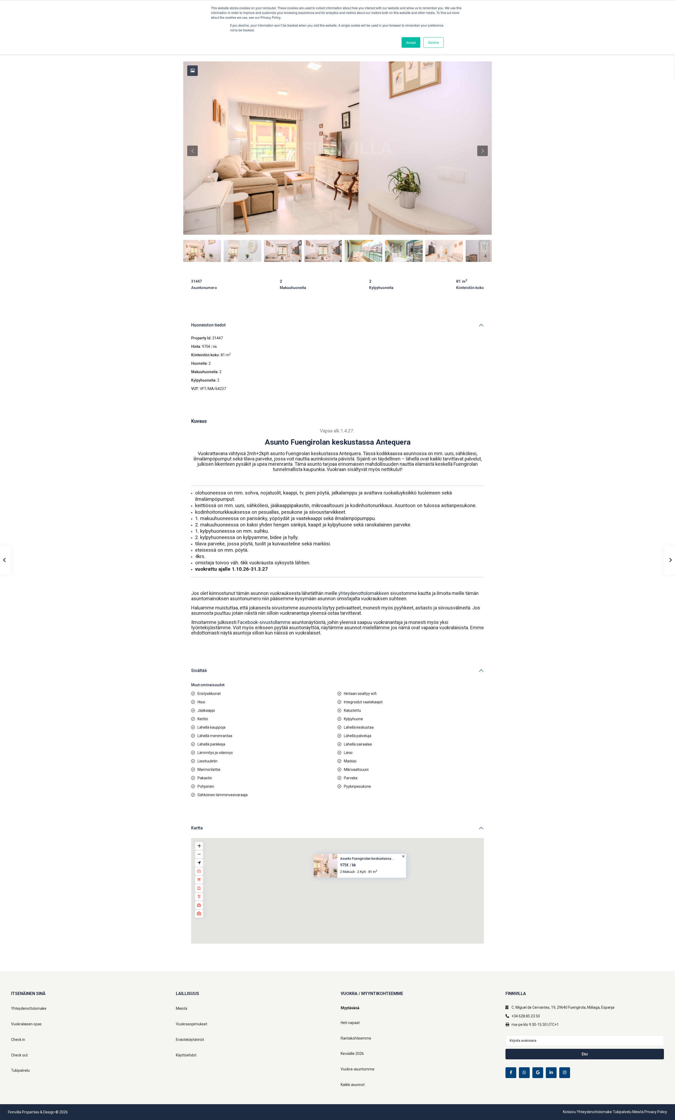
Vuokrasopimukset (191, 1024)
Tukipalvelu (20, 1070)
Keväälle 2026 (352, 1053)
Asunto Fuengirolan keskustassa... (367, 859)
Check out (19, 1055)
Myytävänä (350, 1008)
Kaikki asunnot (353, 1085)
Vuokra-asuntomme (357, 1069)
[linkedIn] (551, 1072)
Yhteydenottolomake (28, 1008)
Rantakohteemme (356, 1038)
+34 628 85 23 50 (526, 1016)
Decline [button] (433, 42)
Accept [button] (411, 42)
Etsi (585, 1054)
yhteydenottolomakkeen (364, 593)
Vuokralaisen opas (26, 1024)
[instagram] (564, 1072)
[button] (341, 885)
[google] (537, 1072)
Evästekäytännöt (190, 1039)
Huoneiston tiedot (208, 325)
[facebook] (510, 1072)
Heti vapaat (350, 1023)
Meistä (181, 1008)
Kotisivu (569, 1112)
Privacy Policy (655, 1112)
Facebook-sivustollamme (264, 622)
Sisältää (199, 670)
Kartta (197, 827)
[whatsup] (524, 1072)
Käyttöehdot (186, 1055)
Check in (18, 1039)
